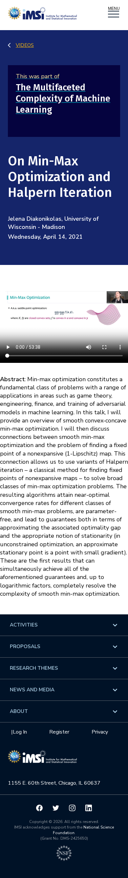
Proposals (25, 646)
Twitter (56, 808)
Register (59, 732)
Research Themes (34, 668)
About (19, 711)
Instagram (72, 808)
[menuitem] (64, 625)
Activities (24, 625)
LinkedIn (88, 808)
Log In (20, 732)
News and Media (32, 689)
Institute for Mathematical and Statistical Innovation (42, 759)
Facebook (39, 808)
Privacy (100, 732)
